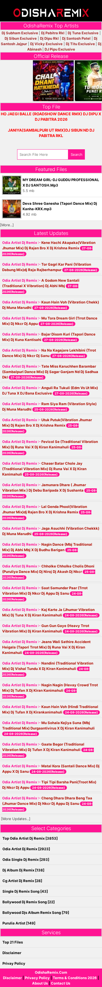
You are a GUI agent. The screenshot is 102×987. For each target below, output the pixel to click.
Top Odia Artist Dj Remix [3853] (30, 838)
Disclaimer (12, 978)
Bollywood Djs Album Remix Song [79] (35, 912)
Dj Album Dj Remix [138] (23, 870)
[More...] (7, 225)
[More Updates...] (15, 819)
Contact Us (60, 983)
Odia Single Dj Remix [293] (25, 859)
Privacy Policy (37, 978)
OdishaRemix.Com (51, 972)
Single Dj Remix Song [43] (25, 891)
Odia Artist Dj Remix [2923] (26, 849)
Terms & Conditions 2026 (75, 978)
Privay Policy (13, 963)
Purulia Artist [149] (18, 923)
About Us (40, 983)
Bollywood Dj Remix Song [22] (28, 902)
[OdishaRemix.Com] (51, 10)
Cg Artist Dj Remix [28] (22, 881)
